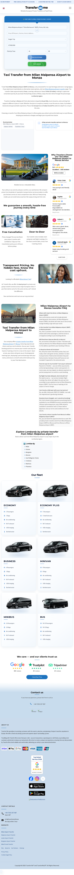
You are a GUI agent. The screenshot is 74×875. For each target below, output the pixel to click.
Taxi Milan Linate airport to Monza (51, 126)
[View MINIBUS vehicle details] (18, 620)
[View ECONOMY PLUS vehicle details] (55, 508)
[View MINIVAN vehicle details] (55, 564)
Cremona (28, 461)
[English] (4, 8)
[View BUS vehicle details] (55, 620)
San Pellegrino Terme (32, 458)
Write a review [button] (59, 173)
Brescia (28, 455)
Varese (28, 449)
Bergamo (28, 452)
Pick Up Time (11, 51)
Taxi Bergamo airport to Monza (50, 124)
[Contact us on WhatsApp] (34, 711)
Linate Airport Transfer (7, 838)
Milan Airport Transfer (7, 832)
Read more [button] (56, 212)
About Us (7, 848)
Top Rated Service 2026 (37, 758)
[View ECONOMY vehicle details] (18, 508)
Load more (61, 257)
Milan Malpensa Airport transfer (55, 89)
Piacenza (28, 466)
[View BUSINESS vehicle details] (18, 564)
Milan (27, 446)
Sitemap (22, 848)
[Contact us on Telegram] (40, 711)
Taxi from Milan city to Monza (49, 127)
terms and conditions (57, 409)
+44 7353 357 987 (39, 704)
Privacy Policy (4, 852)
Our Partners (14, 848)
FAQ (2, 848)
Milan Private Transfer (7, 844)
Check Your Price (37, 677)
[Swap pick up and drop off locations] (37, 30)
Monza (18, 344)
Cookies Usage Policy (6, 855)
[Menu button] (69, 7)
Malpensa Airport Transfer (8, 835)
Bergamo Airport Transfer (8, 841)
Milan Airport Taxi (25, 279)
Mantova (28, 464)
